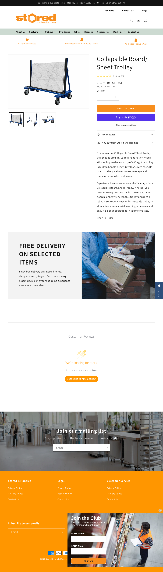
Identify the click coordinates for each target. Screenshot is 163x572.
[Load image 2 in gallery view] (32, 119)
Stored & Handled (53, 559)
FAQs (144, 10)
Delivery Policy (15, 493)
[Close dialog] (160, 510)
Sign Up (88, 561)
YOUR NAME (78, 533)
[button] (35, 32)
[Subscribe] (106, 448)
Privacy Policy (15, 488)
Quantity (101, 90)
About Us (109, 10)
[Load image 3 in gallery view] (48, 119)
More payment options (126, 125)
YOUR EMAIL (78, 546)
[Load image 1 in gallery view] (16, 119)
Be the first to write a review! (81, 378)
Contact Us (128, 10)
